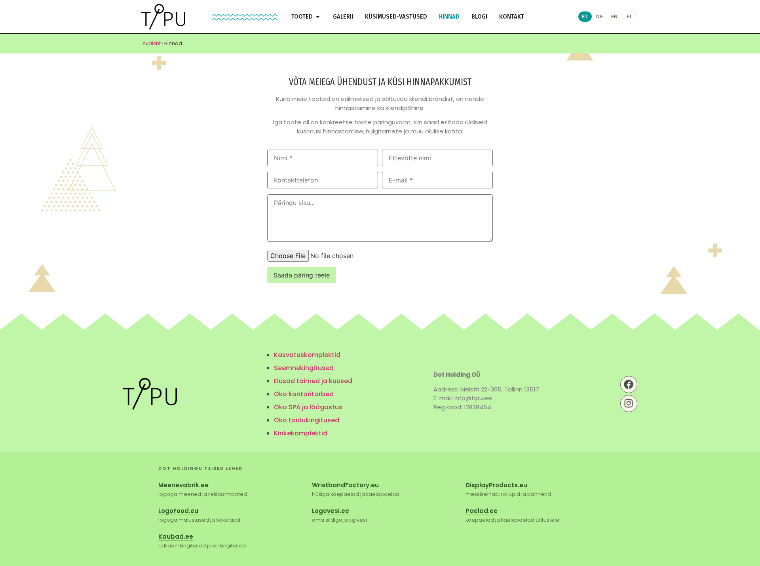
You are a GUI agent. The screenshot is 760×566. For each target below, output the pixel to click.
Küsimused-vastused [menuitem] (396, 16)
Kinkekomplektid (300, 433)
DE (599, 16)
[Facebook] (628, 384)
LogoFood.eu (178, 511)
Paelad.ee (482, 511)
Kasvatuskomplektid (307, 354)
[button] (318, 16)
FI (629, 16)
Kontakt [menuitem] (511, 16)
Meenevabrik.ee (183, 485)
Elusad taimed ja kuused (313, 381)
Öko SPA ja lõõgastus (308, 407)
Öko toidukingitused (306, 420)
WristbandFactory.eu (345, 485)
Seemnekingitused (304, 367)
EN (614, 16)
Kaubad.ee (175, 536)
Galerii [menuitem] (343, 16)
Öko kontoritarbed (304, 394)
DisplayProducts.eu (496, 485)
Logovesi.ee (330, 511)
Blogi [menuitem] (479, 16)
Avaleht (151, 43)
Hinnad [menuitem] (449, 16)
